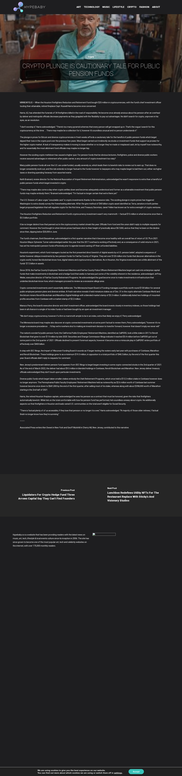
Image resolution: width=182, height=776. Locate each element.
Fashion (144, 7)
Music (106, 7)
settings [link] (118, 773)
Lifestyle (118, 7)
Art (78, 7)
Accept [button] (136, 771)
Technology (92, 7)
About (156, 7)
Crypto (131, 7)
